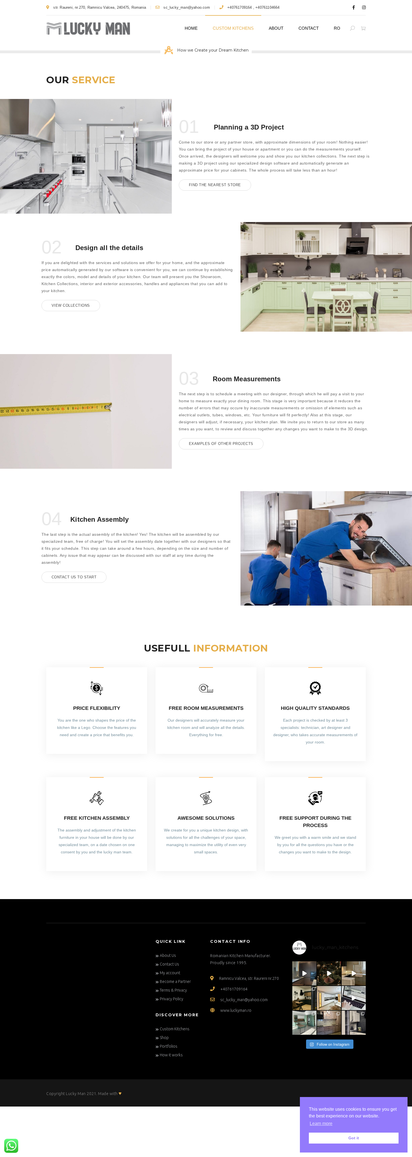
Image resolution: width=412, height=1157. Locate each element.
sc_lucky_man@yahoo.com (186, 7)
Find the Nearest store (215, 185)
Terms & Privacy (173, 990)
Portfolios (168, 1046)
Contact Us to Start (74, 577)
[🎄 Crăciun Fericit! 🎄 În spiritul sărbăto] (329, 973)
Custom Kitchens (233, 28)
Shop (164, 1037)
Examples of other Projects (221, 444)
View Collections (71, 305)
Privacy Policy (171, 999)
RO (337, 28)
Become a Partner (175, 981)
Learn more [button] (321, 1123)
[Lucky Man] (88, 28)
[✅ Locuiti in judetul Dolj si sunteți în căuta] (354, 1023)
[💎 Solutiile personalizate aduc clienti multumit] (329, 998)
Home (191, 28)
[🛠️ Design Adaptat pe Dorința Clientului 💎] (354, 973)
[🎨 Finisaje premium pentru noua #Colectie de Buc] (304, 1023)
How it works (171, 1055)
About (276, 28)
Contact (308, 28)
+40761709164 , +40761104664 (253, 7)
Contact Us (169, 964)
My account (170, 973)
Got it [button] (353, 1138)
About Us (168, 955)
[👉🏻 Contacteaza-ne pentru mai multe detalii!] (304, 973)
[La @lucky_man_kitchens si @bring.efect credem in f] (329, 1023)
